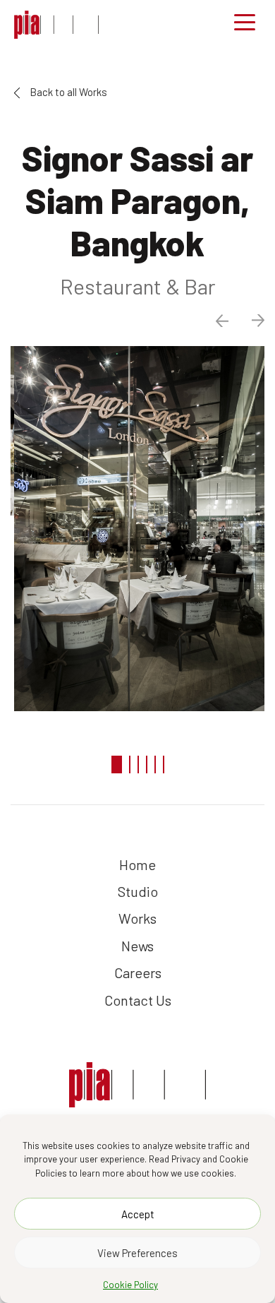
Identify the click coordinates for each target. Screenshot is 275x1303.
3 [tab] (138, 764)
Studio (138, 891)
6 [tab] (163, 764)
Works (137, 918)
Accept (137, 1214)
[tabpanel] (137, 529)
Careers (137, 972)
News (137, 945)
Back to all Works (67, 91)
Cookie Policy (130, 1284)
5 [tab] (155, 764)
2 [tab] (129, 764)
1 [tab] (116, 764)
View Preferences (137, 1253)
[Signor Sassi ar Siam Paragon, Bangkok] (56, 24)
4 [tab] (146, 764)
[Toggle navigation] (244, 25)
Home (137, 864)
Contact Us (137, 1000)
